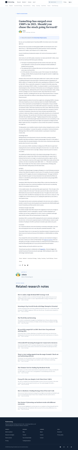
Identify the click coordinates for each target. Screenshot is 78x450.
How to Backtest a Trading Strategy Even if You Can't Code (36, 391)
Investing (38, 5)
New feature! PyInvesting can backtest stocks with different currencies (37, 403)
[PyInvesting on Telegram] (60, 447)
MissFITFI (42, 249)
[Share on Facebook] (22, 265)
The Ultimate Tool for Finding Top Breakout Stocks (34, 367)
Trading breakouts (27, 440)
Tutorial (48, 5)
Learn (34, 2)
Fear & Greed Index (27, 437)
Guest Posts (43, 5)
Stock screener (8, 437)
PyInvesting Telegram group (40, 37)
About (41, 431)
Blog (24, 431)
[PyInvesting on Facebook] (67, 447)
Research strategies (9, 434)
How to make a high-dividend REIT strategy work (33, 295)
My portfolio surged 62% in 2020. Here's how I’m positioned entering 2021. (36, 330)
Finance (55, 258)
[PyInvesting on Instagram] (64, 447)
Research (19, 2)
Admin (24, 30)
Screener (29, 2)
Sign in (70, 2)
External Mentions (27, 5)
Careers (41, 434)
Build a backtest (8, 431)
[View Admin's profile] (20, 31)
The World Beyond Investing (27, 318)
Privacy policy (60, 434)
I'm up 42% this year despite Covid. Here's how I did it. (35, 379)
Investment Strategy (18, 5)
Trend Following (55, 5)
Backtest (24, 2)
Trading (33, 5)
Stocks (6, 5)
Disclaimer (59, 431)
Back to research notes (21, 13)
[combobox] (55, 2)
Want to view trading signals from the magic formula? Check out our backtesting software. (38, 355)
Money (20, 261)
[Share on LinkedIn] (25, 265)
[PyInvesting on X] (71, 447)
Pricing (65, 2)
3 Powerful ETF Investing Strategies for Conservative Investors (37, 343)
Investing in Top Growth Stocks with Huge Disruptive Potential (38, 306)
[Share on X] (28, 265)
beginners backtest (48, 239)
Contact (41, 437)
